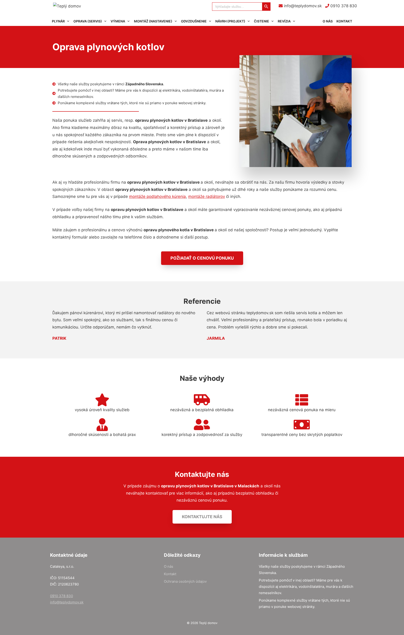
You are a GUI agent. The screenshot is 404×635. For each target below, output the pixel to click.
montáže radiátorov (206, 196)
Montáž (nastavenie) (153, 21)
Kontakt (344, 21)
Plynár (58, 21)
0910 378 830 (343, 6)
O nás (328, 21)
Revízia (284, 21)
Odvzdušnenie (194, 21)
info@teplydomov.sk (302, 6)
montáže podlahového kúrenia (157, 196)
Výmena (118, 21)
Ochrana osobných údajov (185, 581)
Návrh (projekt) (230, 21)
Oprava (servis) (87, 21)
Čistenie (261, 21)
